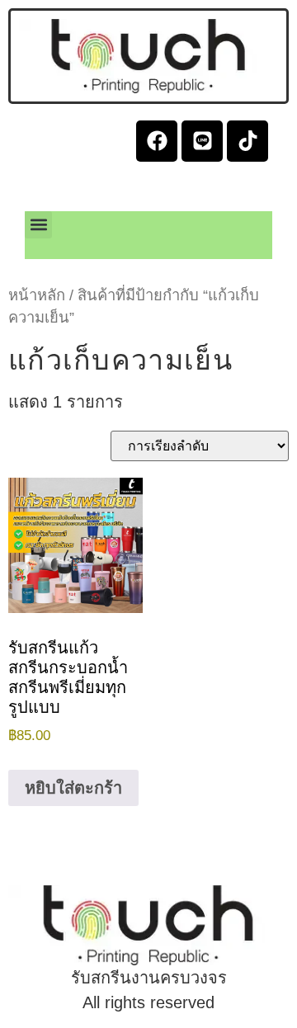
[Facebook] (156, 141)
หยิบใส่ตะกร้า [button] (73, 788)
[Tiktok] (247, 141)
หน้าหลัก (36, 295)
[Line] (202, 141)
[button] (38, 224)
